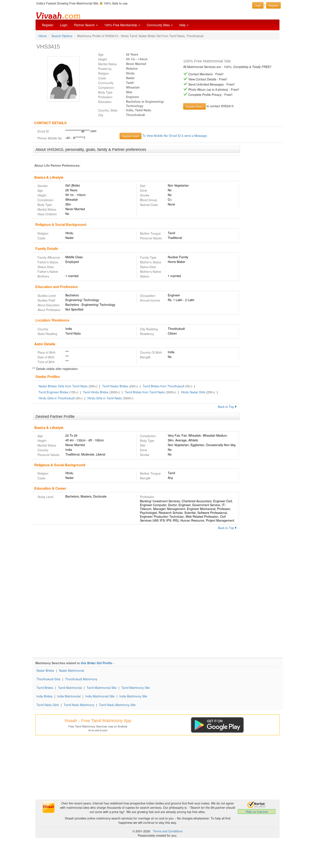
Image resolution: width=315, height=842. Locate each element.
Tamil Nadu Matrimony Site (117, 705)
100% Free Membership (121, 25)
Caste (102, 78)
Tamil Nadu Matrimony (79, 705)
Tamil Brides (44, 687)
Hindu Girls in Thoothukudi (57, 398)
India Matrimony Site (133, 696)
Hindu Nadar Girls (193, 392)
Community (106, 83)
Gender (43, 186)
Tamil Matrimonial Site (102, 687)
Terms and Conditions (168, 831)
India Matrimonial (69, 696)
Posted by (105, 68)
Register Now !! (194, 106)
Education (105, 102)
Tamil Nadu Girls (47, 705)
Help (182, 25)
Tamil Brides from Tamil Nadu (145, 392)
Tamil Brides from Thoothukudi (163, 386)
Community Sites (159, 25)
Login (64, 25)
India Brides (44, 696)
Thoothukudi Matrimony (81, 679)
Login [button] (258, 5)
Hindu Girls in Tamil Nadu (104, 398)
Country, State (107, 110)
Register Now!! (130, 136)
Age (101, 54)
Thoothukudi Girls (48, 679)
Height (102, 59)
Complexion (106, 87)
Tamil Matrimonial (70, 687)
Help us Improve (257, 811)
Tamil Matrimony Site (135, 687)
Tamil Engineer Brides (53, 392)
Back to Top (226, 406)
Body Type (105, 92)
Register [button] (273, 5)
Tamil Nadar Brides (115, 386)
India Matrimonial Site (100, 696)
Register (47, 25)
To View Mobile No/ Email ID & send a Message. (175, 135)
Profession (105, 97)
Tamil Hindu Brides (95, 392)
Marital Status (107, 64)
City (100, 115)
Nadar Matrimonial (71, 670)
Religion (103, 73)
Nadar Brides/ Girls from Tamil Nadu (63, 386)
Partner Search (85, 25)
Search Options (61, 36)
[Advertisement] (262, 212)
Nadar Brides (45, 670)
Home (43, 36)
